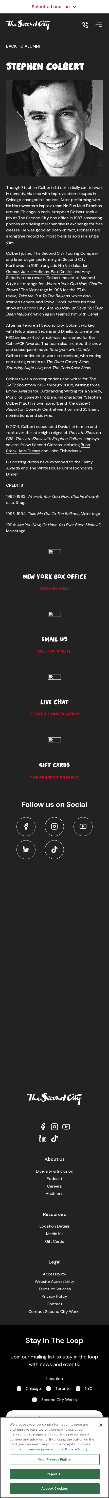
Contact (54, 1304)
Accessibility (54, 1274)
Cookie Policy (76, 1449)
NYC (88, 1388)
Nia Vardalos (69, 265)
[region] (54, 1457)
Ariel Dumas (29, 451)
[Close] (100, 1425)
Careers (54, 1186)
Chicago (33, 1388)
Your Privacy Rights (54, 1459)
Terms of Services (54, 1289)
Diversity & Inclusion (54, 1171)
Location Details (55, 1226)
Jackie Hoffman (35, 271)
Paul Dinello (61, 271)
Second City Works (59, 1399)
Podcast (54, 1178)
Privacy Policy (54, 1296)
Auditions (54, 1193)
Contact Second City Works (54, 1311)
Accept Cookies (54, 1488)
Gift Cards (54, 1241)
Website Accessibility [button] (54, 1281)
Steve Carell (55, 302)
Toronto (63, 1388)
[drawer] (98, 24)
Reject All (54, 1474)
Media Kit (54, 1233)
